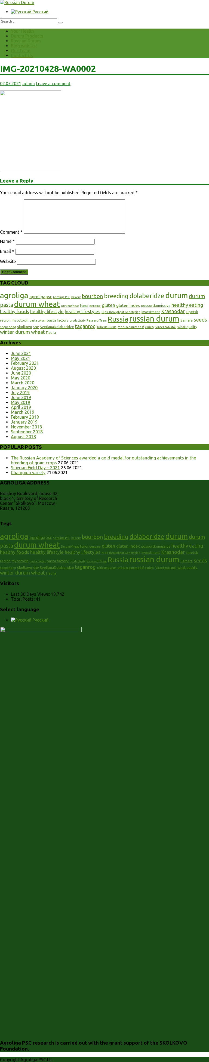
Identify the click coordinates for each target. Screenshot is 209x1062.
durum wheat (37, 304)
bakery (76, 297)
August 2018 (23, 436)
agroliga (14, 295)
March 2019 (22, 412)
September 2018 (27, 431)
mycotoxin (20, 320)
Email (7, 251)
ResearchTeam (97, 320)
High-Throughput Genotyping (121, 312)
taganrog (85, 326)
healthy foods (14, 311)
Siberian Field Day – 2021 (35, 467)
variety (149, 327)
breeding (116, 295)
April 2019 (21, 407)
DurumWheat (70, 305)
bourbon (92, 296)
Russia (118, 319)
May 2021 (20, 358)
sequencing (8, 327)
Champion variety (28, 472)
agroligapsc (40, 296)
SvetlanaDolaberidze (57, 327)
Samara (186, 320)
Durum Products (27, 35)
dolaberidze (147, 295)
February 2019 (25, 417)
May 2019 (20, 402)
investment (151, 312)
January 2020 (24, 387)
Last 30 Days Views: (31, 594)
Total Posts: (23, 599)
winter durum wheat (22, 332)
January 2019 (24, 421)
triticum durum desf (131, 327)
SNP (36, 327)
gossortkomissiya (155, 305)
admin (28, 83)
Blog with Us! (24, 45)
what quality (187, 327)
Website (8, 261)
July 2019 (20, 392)
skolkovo (24, 327)
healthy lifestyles (82, 311)
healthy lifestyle (47, 311)
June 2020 (21, 373)
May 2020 (20, 377)
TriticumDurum (106, 327)
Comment (11, 232)
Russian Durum (26, 40)
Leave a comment (53, 83)
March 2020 (22, 382)
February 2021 (25, 363)
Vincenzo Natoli (165, 327)
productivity (77, 320)
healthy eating (187, 305)
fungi (84, 305)
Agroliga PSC (61, 297)
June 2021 (21, 353)
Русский (39, 11)
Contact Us (22, 55)
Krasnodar (173, 311)
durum (176, 295)
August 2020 (23, 368)
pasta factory (58, 320)
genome (95, 305)
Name (7, 241)
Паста (51, 332)
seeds (200, 319)
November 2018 (26, 426)
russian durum (154, 318)
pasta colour (38, 320)
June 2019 (21, 397)
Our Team (20, 50)
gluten (108, 305)
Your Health (22, 31)
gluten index (128, 305)
